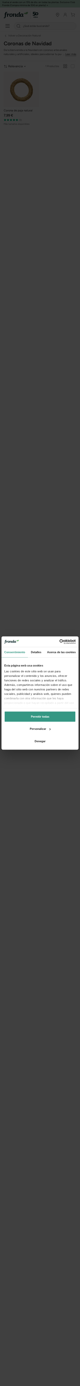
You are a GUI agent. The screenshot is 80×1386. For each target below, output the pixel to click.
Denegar (40, 741)
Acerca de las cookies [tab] (61, 652)
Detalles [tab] (36, 652)
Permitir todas (40, 716)
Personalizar (38, 728)
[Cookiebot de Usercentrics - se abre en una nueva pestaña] (59, 641)
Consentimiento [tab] (14, 652)
